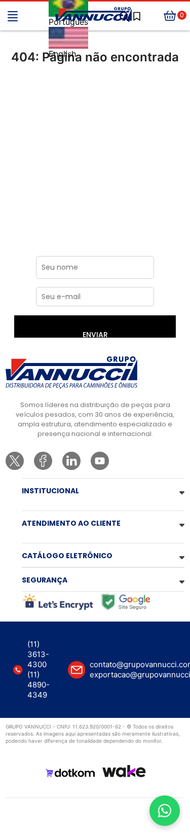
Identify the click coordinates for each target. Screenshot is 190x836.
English (62, 54)
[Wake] (124, 771)
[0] (170, 16)
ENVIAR (95, 334)
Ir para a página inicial (95, 99)
